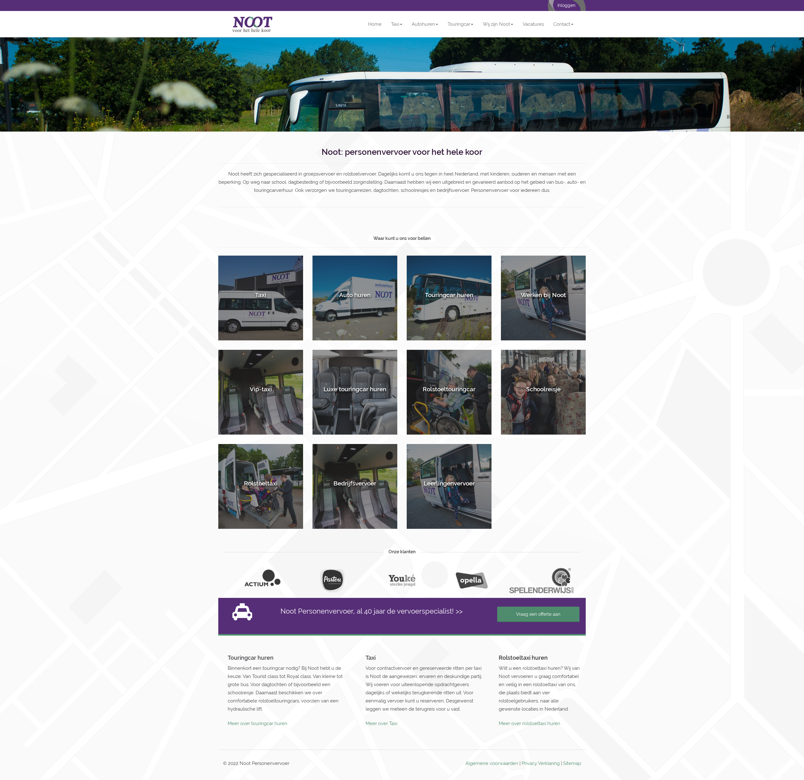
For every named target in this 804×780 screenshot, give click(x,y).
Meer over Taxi (381, 723)
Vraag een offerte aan (538, 614)
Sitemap (572, 763)
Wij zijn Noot (496, 24)
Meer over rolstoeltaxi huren (529, 723)
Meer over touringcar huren (257, 723)
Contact (561, 24)
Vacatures (533, 24)
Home (375, 24)
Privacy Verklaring (541, 763)
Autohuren (423, 24)
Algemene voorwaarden (491, 763)
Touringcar (459, 24)
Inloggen (566, 5)
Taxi (395, 24)
